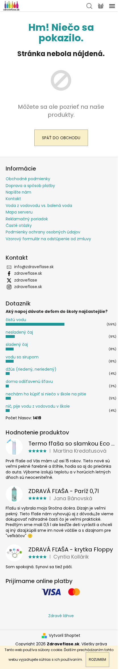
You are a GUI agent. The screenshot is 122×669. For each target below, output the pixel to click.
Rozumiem (97, 659)
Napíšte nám (18, 192)
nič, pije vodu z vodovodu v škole (38, 406)
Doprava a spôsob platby (30, 185)
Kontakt (13, 199)
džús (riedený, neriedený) (31, 369)
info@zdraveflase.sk (34, 267)
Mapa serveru (19, 212)
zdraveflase (25, 280)
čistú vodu (16, 320)
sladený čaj (17, 344)
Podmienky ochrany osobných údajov (43, 232)
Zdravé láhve (61, 616)
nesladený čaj (19, 332)
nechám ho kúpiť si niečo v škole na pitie (46, 394)
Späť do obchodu (61, 138)
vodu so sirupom (22, 357)
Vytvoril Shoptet (64, 635)
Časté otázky (19, 225)
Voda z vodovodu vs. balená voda (39, 205)
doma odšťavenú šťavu (29, 381)
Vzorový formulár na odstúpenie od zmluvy (48, 239)
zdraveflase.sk (28, 273)
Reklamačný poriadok (27, 219)
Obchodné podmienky (28, 179)
